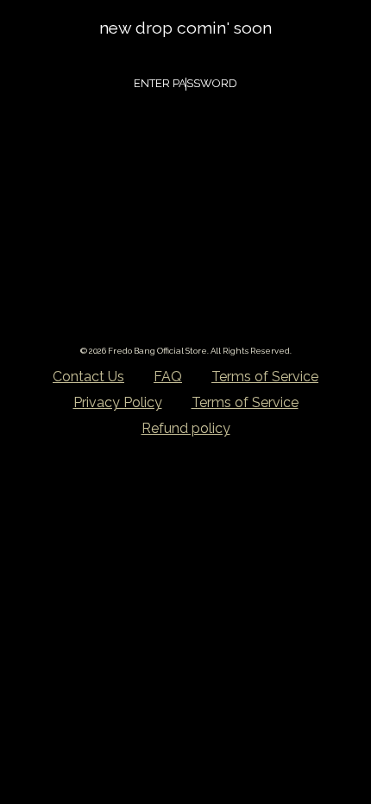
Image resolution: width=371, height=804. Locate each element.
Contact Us (88, 376)
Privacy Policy (117, 402)
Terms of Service (264, 376)
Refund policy (185, 428)
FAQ (168, 376)
